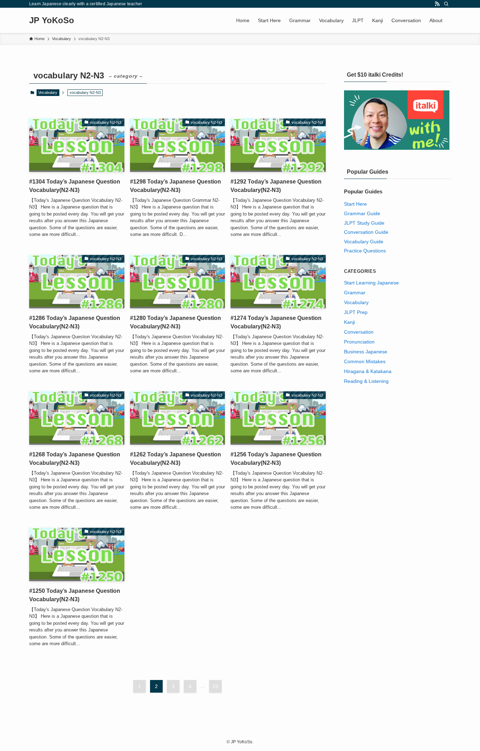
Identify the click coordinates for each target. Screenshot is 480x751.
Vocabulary (47, 92)
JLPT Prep (356, 312)
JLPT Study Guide (364, 223)
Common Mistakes (364, 361)
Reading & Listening (366, 381)
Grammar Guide (362, 213)
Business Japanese (365, 351)
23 (215, 686)
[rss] (437, 4)
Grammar (354, 292)
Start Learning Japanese (371, 282)
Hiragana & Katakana (367, 371)
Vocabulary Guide (363, 241)
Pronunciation (359, 342)
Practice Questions (365, 250)
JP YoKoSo (51, 20)
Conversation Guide (366, 232)
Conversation (359, 332)
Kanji (349, 322)
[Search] (446, 4)
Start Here (355, 204)
